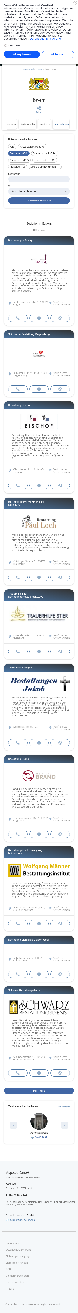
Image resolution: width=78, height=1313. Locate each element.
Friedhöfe (44, 124)
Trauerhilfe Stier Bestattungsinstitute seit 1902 (25, 595)
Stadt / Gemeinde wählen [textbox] (24, 191)
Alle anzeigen (64, 1106)
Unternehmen (61, 124)
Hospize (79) (17, 166)
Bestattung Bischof (19, 405)
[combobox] (39, 191)
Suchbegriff (14, 174)
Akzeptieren (22, 54)
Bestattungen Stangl (20, 240)
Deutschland (28, 69)
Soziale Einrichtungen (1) (45, 166)
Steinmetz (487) (19, 160)
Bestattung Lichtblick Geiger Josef (28, 939)
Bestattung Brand (18, 758)
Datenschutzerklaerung (45, 39)
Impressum (12, 1243)
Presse (10, 1289)
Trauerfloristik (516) (44, 153)
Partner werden (15, 1282)
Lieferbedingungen (17, 1262)
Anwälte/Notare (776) (32, 146)
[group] (39, 1126)
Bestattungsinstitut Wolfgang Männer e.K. (25, 852)
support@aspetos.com (23, 1219)
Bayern (39, 69)
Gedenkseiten (28, 124)
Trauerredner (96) (44, 160)
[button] (13, 1125)
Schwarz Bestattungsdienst (24, 990)
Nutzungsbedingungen (19, 1256)
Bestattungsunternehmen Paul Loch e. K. (26, 503)
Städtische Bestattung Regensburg (29, 334)
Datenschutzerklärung (18, 1249)
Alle (12, 146)
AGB (8, 1269)
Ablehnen (58, 54)
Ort (9, 186)
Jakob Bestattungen (20, 667)
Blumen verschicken (17, 1276)
